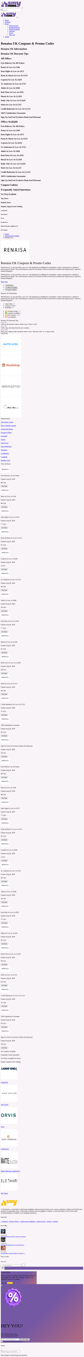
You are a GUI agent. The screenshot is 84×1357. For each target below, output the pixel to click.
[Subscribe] (23, 1265)
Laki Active (4, 443)
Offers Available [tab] (11, 287)
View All (12, 35)
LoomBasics (5, 453)
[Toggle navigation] (22, 7)
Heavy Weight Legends (8, 425)
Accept (10, 1283)
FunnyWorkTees (6, 446)
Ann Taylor (4, 1104)
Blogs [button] (7, 24)
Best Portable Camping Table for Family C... (13, 1253)
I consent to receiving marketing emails (12, 1341)
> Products (4, 1221)
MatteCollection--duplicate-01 (10, 1171)
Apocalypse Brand (7, 429)
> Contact (55, 1221)
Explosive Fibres (6, 432)
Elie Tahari (4, 1193)
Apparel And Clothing (12, 236)
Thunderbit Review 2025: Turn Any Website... (13, 1236)
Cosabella (4, 457)
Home (7, 20)
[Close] (17, 17)
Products (8, 22)
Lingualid (4, 436)
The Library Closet (7, 422)
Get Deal (4, 486)
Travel (11, 33)
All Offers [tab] (9, 285)
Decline (4, 1283)
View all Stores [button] (6, 464)
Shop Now (4, 282)
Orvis (2, 1127)
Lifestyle (12, 31)
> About (48, 1221)
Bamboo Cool (5, 460)
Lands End (4, 1082)
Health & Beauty (14, 27)
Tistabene (4, 450)
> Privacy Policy (13, 1221)
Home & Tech (13, 26)
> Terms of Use (40, 1221)
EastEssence (5, 1149)
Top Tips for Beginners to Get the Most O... (13, 1245)
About (7, 37)
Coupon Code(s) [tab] (11, 290)
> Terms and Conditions (27, 1221)
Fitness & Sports (14, 29)
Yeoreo (3, 439)
